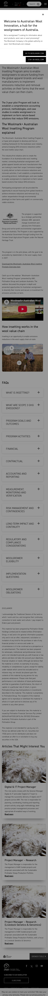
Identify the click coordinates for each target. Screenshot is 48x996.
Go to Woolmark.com (34, 53)
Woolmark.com (18, 44)
